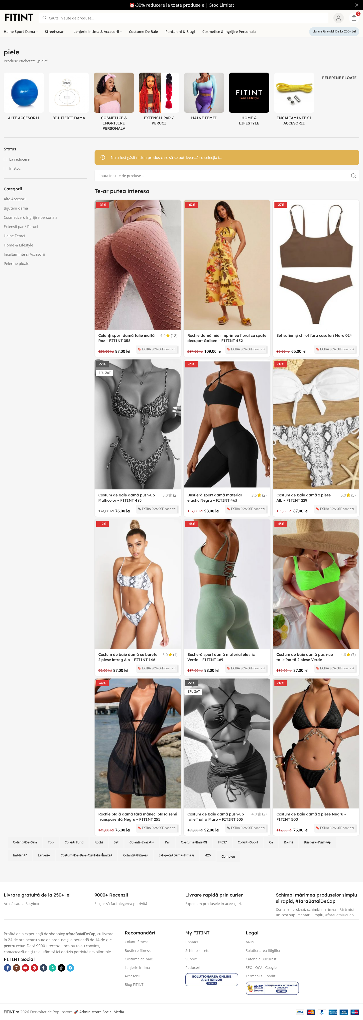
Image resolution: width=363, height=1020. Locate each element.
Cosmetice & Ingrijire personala (30, 217)
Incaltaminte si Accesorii (24, 254)
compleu (228, 857)
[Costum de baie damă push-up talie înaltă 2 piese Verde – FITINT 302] (316, 584)
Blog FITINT (134, 984)
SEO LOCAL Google (261, 967)
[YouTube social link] (25, 968)
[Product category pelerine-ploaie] (339, 78)
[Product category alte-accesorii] (24, 98)
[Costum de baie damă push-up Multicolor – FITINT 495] (138, 424)
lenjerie (44, 855)
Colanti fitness (136, 941)
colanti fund (74, 842)
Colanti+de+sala (25, 842)
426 (208, 855)
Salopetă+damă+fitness (176, 855)
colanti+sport (248, 842)
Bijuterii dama (16, 208)
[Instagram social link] (16, 968)
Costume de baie (139, 959)
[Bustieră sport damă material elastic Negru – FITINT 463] (227, 424)
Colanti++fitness (135, 855)
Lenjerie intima (137, 967)
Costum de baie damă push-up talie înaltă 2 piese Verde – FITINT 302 (304, 659)
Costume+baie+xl (194, 842)
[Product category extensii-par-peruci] (159, 100)
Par (167, 842)
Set (116, 842)
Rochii (288, 842)
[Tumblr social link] (43, 968)
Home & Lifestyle (18, 244)
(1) (175, 655)
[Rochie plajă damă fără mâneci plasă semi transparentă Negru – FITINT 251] (138, 743)
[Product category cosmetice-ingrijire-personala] (114, 103)
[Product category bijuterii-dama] (69, 98)
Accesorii (132, 976)
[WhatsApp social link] (52, 968)
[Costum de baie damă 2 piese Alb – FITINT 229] (316, 424)
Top (51, 842)
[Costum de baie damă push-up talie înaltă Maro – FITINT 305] (227, 743)
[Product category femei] (204, 98)
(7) (353, 655)
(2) (175, 495)
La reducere (19, 159)
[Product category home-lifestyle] (249, 100)
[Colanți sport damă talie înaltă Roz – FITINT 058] (138, 265)
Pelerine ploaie (16, 263)
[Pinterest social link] (34, 968)
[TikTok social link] (61, 968)
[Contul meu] (338, 18)
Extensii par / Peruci (21, 226)
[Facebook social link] (7, 968)
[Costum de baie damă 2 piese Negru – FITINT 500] (316, 743)
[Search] (353, 175)
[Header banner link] (181, 5)
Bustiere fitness (138, 950)
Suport (191, 959)
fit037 (222, 842)
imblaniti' (20, 855)
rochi (99, 842)
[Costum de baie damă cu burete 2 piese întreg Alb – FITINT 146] (138, 584)
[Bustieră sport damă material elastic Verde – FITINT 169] (227, 584)
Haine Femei (14, 235)
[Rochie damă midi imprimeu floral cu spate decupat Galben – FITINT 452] (227, 265)
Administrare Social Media (101, 1011)
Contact (191, 941)
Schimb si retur (198, 950)
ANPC (250, 941)
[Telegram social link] (70, 968)
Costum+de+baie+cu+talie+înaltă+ (86, 855)
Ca (271, 842)
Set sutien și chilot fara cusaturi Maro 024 (314, 335)
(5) (353, 495)
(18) (174, 336)
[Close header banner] (357, 5)
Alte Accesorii (15, 198)
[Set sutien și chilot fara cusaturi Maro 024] (316, 265)
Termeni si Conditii (261, 976)
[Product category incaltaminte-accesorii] (294, 100)
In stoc (14, 168)
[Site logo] (19, 17)
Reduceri (192, 967)
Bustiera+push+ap (317, 842)
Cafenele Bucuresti (261, 959)
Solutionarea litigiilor (263, 950)
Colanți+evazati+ (141, 842)
